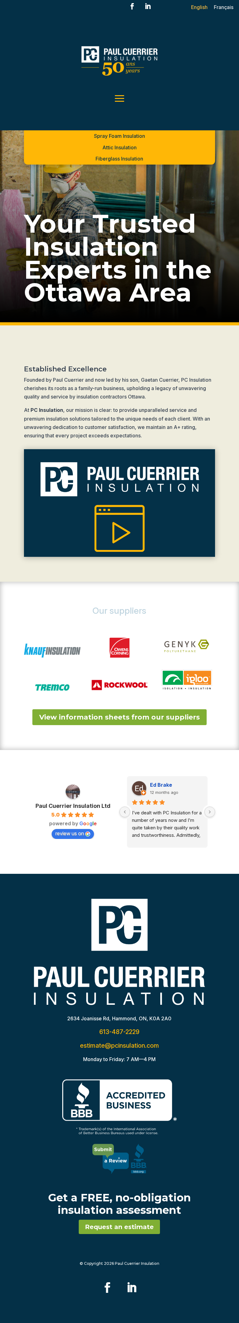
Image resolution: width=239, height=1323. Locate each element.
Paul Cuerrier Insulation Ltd (72, 806)
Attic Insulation (119, 147)
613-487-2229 (119, 1032)
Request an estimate (119, 1227)
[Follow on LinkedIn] (148, 6)
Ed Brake (161, 785)
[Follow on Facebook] (132, 6)
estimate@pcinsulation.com (119, 1045)
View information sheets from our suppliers (119, 717)
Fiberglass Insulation (119, 159)
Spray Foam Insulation (119, 136)
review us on (69, 833)
